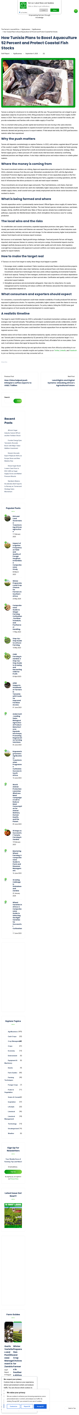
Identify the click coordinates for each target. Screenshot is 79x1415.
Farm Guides (12, 1073)
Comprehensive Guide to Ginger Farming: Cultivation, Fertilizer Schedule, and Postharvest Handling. (17, 617)
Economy (11, 1051)
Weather (11, 1133)
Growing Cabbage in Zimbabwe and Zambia (17, 885)
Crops (10, 1046)
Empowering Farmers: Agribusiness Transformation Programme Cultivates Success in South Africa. (17, 763)
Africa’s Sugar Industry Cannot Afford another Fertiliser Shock (12, 433)
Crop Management (14, 1041)
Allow (55, 10)
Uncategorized (13, 1129)
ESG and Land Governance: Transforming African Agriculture (17, 524)
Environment (12, 1056)
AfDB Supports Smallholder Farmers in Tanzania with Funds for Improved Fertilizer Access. (17, 694)
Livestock (11, 1111)
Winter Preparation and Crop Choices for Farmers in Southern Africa (17, 1361)
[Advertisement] (13, 977)
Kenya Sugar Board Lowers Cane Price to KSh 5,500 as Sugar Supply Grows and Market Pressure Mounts (13, 471)
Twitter (56, 350)
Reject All (27, 1406)
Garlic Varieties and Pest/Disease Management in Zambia (8, 1356)
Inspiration (12, 1102)
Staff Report (5, 53)
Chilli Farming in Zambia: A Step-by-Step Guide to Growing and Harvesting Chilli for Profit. (17, 664)
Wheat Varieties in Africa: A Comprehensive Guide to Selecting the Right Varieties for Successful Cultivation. (17, 916)
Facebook (73, 350)
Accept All (40, 1406)
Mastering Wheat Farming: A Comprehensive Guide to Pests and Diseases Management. (17, 861)
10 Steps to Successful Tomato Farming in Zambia (17, 835)
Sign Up (13, 1172)
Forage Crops (13, 1085)
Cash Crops (12, 1036)
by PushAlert (24, 12)
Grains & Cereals (14, 1097)
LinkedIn (63, 350)
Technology (12, 1124)
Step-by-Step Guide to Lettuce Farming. (17, 641)
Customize (13, 1406)
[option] (8, 1350)
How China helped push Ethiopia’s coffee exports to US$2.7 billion (17, 383)
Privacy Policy (14, 1179)
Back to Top (72, 1408)
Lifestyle (11, 1107)
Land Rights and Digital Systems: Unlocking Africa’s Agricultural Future (61, 383)
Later (43, 10)
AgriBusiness (17, 53)
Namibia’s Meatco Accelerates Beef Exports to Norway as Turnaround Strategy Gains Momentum (13, 486)
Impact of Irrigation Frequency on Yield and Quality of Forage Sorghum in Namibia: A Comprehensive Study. (17, 556)
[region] (26, 1400)
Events (10, 1068)
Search (7, 397)
